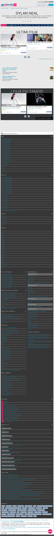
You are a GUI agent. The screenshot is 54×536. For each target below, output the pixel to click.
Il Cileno (3, 301)
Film (16, 520)
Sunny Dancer (31, 280)
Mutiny (29, 320)
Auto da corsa (13, 512)
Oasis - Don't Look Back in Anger (34, 324)
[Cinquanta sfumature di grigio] (39, 99)
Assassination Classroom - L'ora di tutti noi (10, 379)
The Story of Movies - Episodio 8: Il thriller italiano (38, 336)
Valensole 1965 (4, 322)
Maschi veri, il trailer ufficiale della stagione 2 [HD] (11, 488)
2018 (12, 49)
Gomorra (14, 506)
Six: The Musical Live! (5, 388)
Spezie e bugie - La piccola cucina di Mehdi (37, 311)
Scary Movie (8, 506)
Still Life (3, 438)
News (21, 25)
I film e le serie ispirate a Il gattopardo (13, 508)
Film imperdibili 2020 (5, 156)
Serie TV (30, 520)
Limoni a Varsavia (5, 299)
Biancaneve (24, 508)
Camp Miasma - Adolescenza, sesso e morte (10, 317)
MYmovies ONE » (5, 8)
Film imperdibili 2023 (5, 149)
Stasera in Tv (39, 520)
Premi (15, 25)
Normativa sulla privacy (16, 527)
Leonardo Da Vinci (12, 510)
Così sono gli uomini (5, 381)
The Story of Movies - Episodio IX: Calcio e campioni (38, 334)
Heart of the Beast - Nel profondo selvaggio (10, 369)
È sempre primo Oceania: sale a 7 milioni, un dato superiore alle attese (16, 483)
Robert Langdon (37, 512)
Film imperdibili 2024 (5, 147)
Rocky (35, 516)
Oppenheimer (38, 508)
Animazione (3, 222)
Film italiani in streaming (6, 285)
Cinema (44, 25)
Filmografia (9, 25)
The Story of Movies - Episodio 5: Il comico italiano (38, 345)
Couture (3, 306)
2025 (8, 138)
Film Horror (3, 220)
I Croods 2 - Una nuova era (7, 464)
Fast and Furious (19, 514)
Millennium (4, 514)
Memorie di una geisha (6, 441)
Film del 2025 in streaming (6, 276)
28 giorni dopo (21, 506)
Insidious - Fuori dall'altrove (7, 315)
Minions (3, 506)
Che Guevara (24, 516)
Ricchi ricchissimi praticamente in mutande (10, 452)
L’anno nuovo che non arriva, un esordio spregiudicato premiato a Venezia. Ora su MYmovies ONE (21, 492)
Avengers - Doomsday (6, 334)
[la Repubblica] (50, 1)
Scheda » (23, 52)
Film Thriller (3, 218)
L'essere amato (4, 363)
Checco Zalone (32, 508)
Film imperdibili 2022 (5, 152)
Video (38, 25)
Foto (33, 25)
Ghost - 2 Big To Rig (8, 421)
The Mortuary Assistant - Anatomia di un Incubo (37, 296)
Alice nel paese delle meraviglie (8, 516)
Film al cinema (4, 165)
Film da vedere (4, 163)
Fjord (2, 345)
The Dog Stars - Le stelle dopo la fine (9, 292)
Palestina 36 (4, 340)
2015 (36, 108)
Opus (3, 508)
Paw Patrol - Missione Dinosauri (34, 306)
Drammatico (4, 49)
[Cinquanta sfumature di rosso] (13, 40)
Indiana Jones (23, 512)
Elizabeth (3, 430)
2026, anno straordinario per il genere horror (10, 497)
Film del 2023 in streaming (6, 280)
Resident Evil (4, 336)
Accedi (51, 5)
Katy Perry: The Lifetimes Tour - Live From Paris (37, 283)
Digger (2, 365)
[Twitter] (25, 21)
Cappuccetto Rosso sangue (7, 449)
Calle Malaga (4, 338)
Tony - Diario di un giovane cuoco (8, 294)
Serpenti (29, 322)
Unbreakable (30, 512)
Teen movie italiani (11, 514)
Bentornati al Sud (5, 347)
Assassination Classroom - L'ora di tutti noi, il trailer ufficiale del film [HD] (16, 490)
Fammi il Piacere (31, 292)
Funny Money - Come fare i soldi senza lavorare (11, 445)
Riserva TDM (39, 527)
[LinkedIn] (28, 21)
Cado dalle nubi (4, 456)
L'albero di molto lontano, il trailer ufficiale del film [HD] (12, 481)
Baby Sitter (45, 508)
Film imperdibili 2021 (5, 154)
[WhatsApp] (31, 21)
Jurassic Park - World (21, 510)
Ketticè (29, 294)
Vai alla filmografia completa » (46, 59)
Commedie (3, 215)
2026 (5, 138)
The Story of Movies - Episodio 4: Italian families (38, 347)
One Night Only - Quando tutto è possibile (12, 414)
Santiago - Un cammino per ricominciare (9, 331)
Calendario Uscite (22, 520)
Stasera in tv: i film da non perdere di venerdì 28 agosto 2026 (14, 485)
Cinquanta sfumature (32, 510)
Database (12, 520)
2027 (2, 138)
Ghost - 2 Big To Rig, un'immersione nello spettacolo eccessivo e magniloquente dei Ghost (20, 494)
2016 (38, 44)
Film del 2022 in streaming (6, 283)
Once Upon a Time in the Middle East (9, 377)
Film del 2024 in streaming (6, 278)
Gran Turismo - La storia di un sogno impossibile (11, 460)
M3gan (34, 506)
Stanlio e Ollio (4, 434)
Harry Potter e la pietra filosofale (8, 308)
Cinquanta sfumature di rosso (10, 47)
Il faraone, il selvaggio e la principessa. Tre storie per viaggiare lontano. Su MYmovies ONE (20, 499)
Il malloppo (30, 287)
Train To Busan (31, 276)
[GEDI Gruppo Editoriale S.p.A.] (46, 1)
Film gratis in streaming (6, 274)
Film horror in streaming (6, 287)
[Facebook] (23, 21)
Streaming (50, 25)
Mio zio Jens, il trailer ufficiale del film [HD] (10, 477)
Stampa (27, 25)
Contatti (8, 527)
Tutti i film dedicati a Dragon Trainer (44, 506)
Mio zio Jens (4, 375)
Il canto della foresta (5, 358)
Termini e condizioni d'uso (29, 527)
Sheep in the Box (4, 303)
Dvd (34, 520)
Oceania (3, 313)
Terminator (30, 516)
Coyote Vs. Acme (31, 278)
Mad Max (18, 516)
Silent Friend (30, 289)
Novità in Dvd (4, 172)
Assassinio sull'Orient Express (7, 467)
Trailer (11, 521)
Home (2, 520)
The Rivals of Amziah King (6, 386)
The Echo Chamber (32, 317)
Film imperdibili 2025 (5, 145)
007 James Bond (5, 512)
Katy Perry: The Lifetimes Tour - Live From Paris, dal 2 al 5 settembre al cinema (17, 479)
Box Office (45, 520)
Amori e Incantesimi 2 (32, 313)
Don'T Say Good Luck (5, 395)
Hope (2, 343)
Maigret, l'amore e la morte (6, 384)
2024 (11, 138)
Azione (2, 224)
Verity (2, 367)
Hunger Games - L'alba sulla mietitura (9, 329)
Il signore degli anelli (47, 514)
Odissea (5, 403)
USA (9, 49)
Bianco (2, 361)
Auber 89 (30, 329)
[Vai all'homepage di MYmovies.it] (9, 6)
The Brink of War (4, 390)
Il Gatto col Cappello (5, 349)
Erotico (29, 108)
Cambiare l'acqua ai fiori (6, 352)
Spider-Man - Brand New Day (10, 405)
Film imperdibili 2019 (5, 158)
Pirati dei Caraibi (41, 510)
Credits (3, 527)
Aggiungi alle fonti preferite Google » (19, 8)
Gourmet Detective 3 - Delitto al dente (40, 42)
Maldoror (3, 320)
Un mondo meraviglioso (33, 315)
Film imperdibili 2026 (5, 143)
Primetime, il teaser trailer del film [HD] (9, 474)
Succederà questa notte (6, 354)
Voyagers (3, 427)
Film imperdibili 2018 (5, 161)
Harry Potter (44, 512)
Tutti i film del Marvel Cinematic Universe (33, 514)
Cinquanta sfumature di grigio (37, 106)
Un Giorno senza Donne (6, 392)
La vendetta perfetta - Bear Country (8, 297)
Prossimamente (5, 521)
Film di (2, 167)
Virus (18, 512)
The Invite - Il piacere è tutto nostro (8, 327)
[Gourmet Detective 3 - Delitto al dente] (40, 38)
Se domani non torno (5, 356)
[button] (50, 531)
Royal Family (4, 510)
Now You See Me (28, 506)
